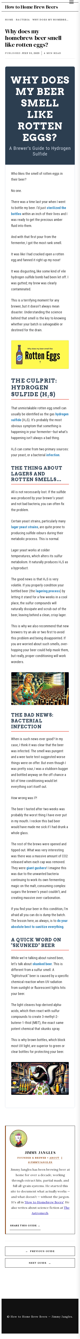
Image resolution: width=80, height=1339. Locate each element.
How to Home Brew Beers (31, 7)
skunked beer (42, 964)
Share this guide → (25, 1225)
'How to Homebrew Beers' (43, 1202)
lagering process (48, 591)
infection (52, 455)
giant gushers (36, 868)
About (55, 1157)
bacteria (23, 19)
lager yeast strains (24, 527)
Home (9, 19)
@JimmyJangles (40, 1162)
